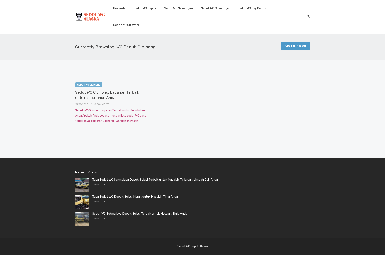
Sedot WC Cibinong (88, 85)
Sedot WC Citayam (126, 25)
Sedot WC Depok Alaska (192, 246)
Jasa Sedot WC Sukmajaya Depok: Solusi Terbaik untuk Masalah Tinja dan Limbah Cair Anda (155, 179)
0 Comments (101, 104)
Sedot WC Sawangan (178, 8)
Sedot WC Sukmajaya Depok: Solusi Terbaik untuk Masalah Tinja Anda (139, 213)
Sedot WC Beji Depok (252, 8)
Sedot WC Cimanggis (215, 8)
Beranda (119, 8)
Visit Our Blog (295, 46)
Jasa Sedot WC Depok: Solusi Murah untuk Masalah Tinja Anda (135, 196)
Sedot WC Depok (145, 8)
